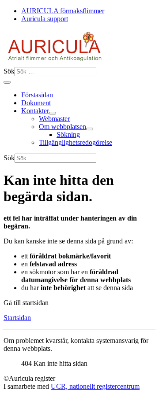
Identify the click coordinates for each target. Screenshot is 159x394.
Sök (9, 71)
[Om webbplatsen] (89, 129)
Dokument (36, 103)
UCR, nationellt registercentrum (95, 386)
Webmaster (54, 118)
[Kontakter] (52, 113)
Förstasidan (37, 95)
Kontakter (35, 110)
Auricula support (44, 18)
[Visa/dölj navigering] (7, 82)
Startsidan (17, 317)
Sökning (68, 134)
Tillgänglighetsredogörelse (75, 142)
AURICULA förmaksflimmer (62, 11)
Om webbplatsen (62, 126)
